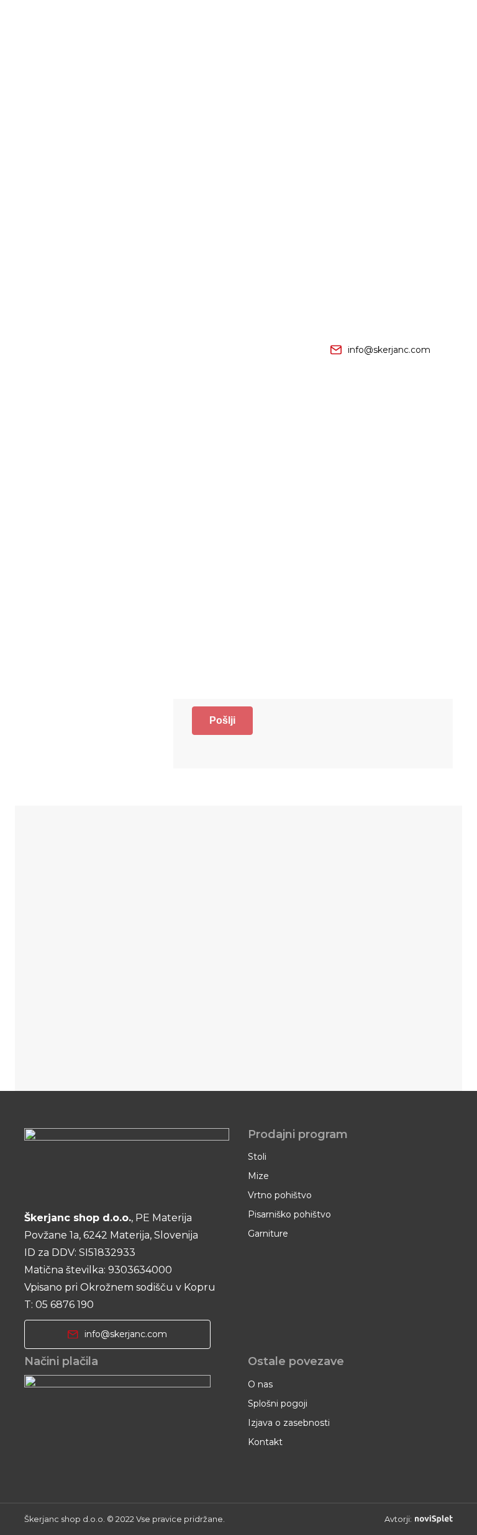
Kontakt (265, 1442)
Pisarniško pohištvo (289, 1214)
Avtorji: (398, 1519)
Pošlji (222, 720)
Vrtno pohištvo (280, 1195)
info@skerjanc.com (389, 349)
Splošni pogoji (277, 1403)
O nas (260, 1384)
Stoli (257, 1156)
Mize (258, 1175)
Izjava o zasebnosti (289, 1422)
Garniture (268, 1233)
